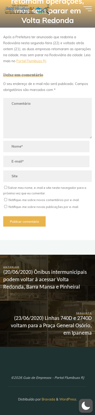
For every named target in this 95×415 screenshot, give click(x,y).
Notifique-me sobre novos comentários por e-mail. (44, 200)
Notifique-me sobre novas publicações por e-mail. (44, 207)
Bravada (48, 399)
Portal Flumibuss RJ (31, 61)
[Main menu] (87, 8)
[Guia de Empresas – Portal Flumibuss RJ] (27, 8)
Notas (52, 21)
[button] (86, 406)
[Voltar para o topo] (77, 397)
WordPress (67, 399)
